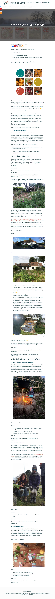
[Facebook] (12, 46)
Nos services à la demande (27, 25)
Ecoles (4, 7)
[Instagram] (17, 46)
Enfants (10, 7)
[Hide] (0, 15)
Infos (23, 7)
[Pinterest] (15, 46)
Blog (35, 7)
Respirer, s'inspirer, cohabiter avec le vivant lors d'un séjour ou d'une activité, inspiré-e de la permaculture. (30, 2)
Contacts (30, 7)
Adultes (17, 7)
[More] (22, 46)
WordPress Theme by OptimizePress (27, 594)
